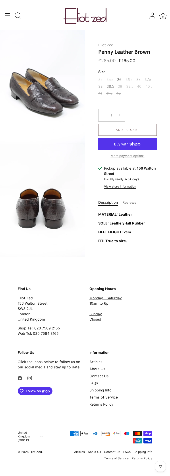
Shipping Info (100, 390)
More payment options (128, 156)
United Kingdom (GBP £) (24, 436)
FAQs (93, 383)
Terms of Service (103, 397)
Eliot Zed (105, 45)
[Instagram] (29, 377)
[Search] (18, 16)
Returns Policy (101, 404)
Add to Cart (127, 130)
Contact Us (98, 376)
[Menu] (8, 15)
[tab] (110, 202)
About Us (97, 369)
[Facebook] (20, 377)
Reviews (129, 202)
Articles (95, 362)
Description (108, 202)
